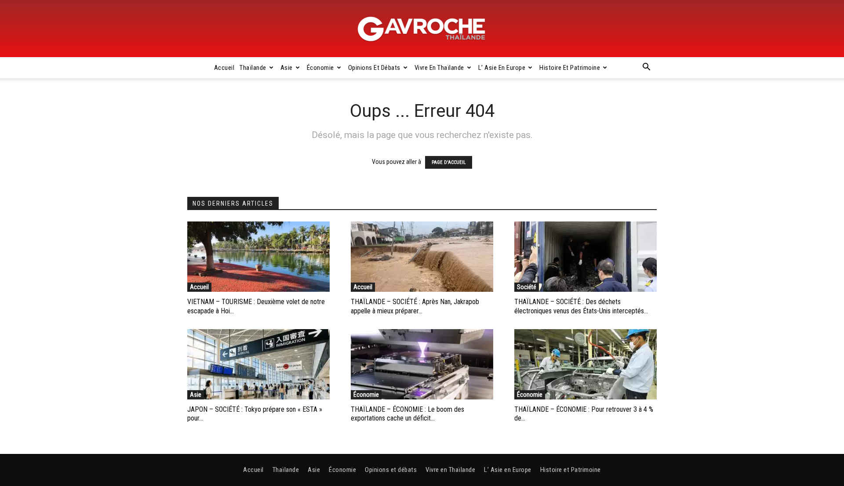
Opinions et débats (374, 68)
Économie (320, 68)
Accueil (224, 68)
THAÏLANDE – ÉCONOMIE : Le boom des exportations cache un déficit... (407, 414)
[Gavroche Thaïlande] (422, 29)
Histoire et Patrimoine (569, 68)
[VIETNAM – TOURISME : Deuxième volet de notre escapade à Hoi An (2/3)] (258, 256)
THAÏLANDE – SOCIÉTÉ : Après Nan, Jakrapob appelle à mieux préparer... (415, 306)
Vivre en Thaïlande (439, 68)
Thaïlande (253, 68)
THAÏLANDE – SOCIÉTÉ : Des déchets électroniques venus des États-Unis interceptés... (581, 306)
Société (526, 286)
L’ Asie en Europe (502, 68)
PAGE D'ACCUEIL (449, 162)
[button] (646, 68)
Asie (286, 68)
